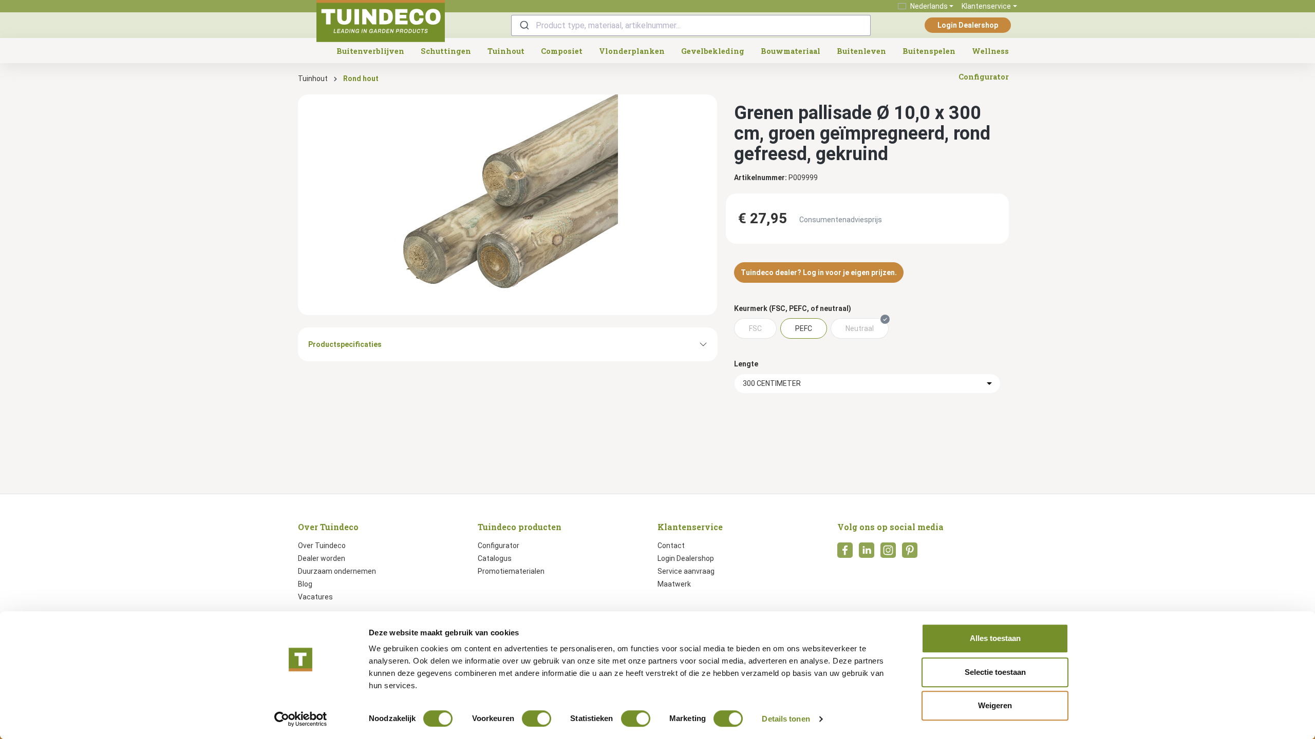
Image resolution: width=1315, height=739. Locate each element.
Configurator (498, 545)
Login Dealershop (967, 25)
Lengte (746, 364)
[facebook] (845, 553)
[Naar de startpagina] (380, 21)
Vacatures (315, 597)
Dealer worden (321, 558)
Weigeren (995, 705)
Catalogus (495, 558)
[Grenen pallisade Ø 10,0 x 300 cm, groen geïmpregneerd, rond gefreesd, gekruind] (507, 204)
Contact (671, 545)
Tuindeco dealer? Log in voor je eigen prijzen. (819, 272)
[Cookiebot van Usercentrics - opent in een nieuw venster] (301, 719)
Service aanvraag (686, 571)
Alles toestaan (995, 638)
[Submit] (524, 25)
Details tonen (786, 718)
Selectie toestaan (995, 672)
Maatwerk (674, 584)
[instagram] (888, 553)
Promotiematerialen (511, 571)
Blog (305, 584)
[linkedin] (866, 553)
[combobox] (691, 25)
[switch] (536, 718)
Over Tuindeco (322, 545)
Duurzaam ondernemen (337, 571)
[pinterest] (909, 553)
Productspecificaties (345, 344)
